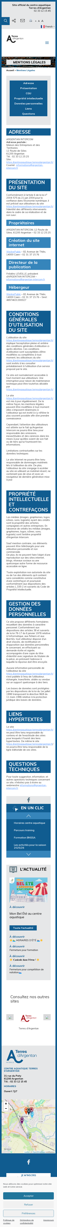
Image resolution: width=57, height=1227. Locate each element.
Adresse (28, 83)
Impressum (48, 1220)
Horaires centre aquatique (29, 830)
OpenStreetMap (39, 1152)
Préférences (28, 1213)
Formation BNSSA (24, 844)
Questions (28, 113)
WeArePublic (13, 251)
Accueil (10, 70)
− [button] (6, 1108)
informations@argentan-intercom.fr (24, 166)
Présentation (28, 88)
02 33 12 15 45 (42, 10)
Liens (28, 108)
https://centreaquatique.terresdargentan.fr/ (29, 162)
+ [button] (6, 1104)
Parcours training (24, 837)
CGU (28, 93)
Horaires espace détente (28, 822)
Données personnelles (28, 103)
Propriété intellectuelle (28, 98)
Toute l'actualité (23, 927)
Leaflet (27, 1152)
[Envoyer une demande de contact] (22, 21)
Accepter (29, 1195)
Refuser (28, 1204)
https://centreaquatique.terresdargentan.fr (29, 744)
